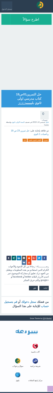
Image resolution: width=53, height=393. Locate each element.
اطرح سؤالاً (31, 19)
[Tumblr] (9, 258)
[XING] (14, 258)
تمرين (46, 140)
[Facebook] (44, 258)
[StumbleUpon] (29, 262)
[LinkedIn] (19, 258)
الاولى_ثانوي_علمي (35, 140)
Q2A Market (47, 318)
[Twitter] (39, 258)
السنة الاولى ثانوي (18, 122)
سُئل (47, 122)
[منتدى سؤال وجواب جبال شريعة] (39, 4)
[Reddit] (29, 258)
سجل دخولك (28, 301)
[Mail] (24, 258)
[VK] (24, 262)
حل (25, 140)
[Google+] (34, 258)
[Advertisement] (26, 63)
